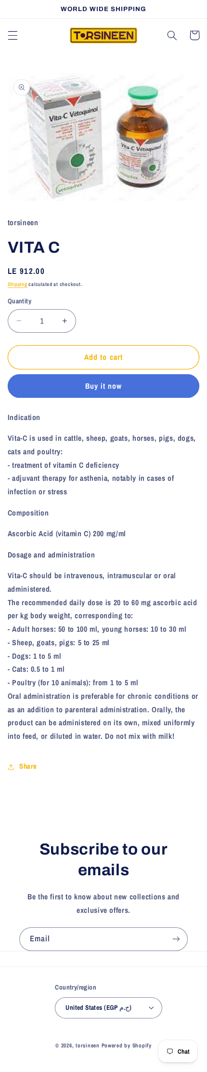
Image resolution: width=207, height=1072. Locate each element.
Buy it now (103, 386)
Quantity (19, 301)
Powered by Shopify (127, 1045)
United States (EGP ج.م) (98, 1007)
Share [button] (28, 766)
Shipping (17, 284)
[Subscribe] (176, 939)
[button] (12, 35)
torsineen (88, 1045)
